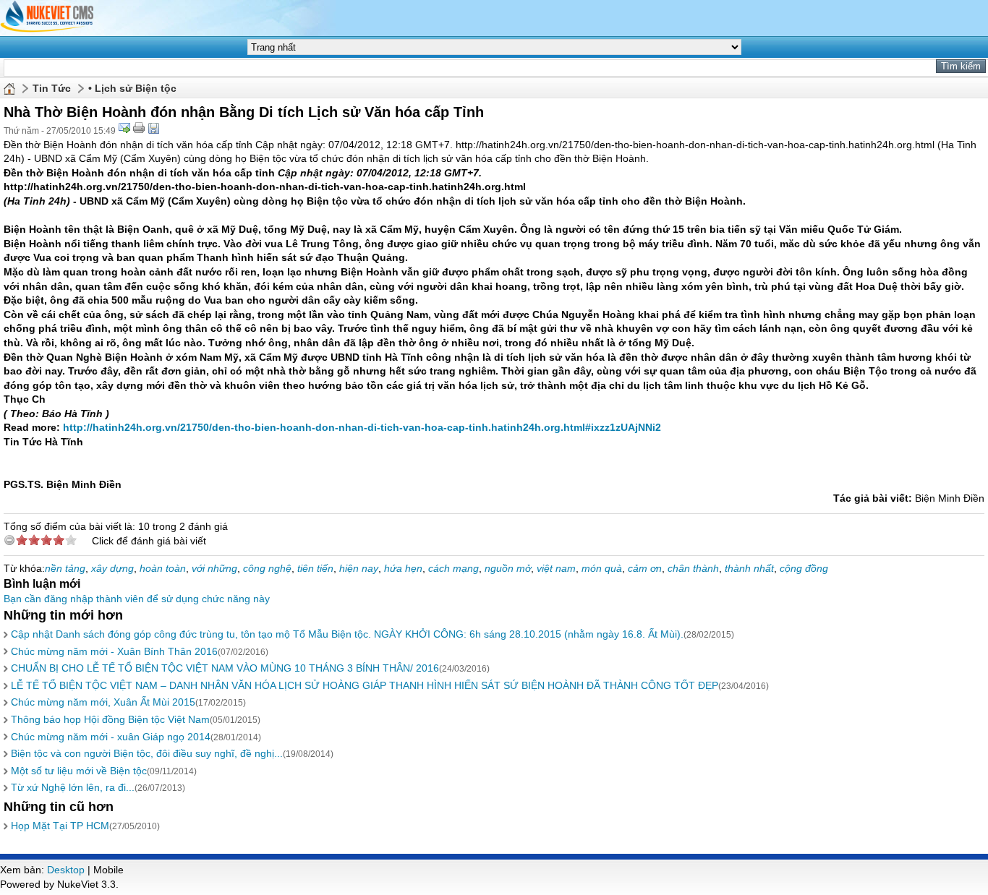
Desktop (66, 869)
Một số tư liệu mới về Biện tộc (79, 770)
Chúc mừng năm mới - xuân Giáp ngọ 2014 (110, 736)
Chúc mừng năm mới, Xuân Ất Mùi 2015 (103, 702)
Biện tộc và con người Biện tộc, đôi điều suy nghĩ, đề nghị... (147, 753)
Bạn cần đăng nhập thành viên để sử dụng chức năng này (137, 598)
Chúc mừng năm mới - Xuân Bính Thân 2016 (114, 651)
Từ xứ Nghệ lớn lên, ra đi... (73, 787)
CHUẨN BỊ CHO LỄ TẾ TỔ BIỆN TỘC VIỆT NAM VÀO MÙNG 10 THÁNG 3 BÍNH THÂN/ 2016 (225, 668)
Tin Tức (52, 88)
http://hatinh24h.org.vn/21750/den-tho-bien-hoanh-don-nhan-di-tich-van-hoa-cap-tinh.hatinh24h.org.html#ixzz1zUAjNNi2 (362, 427)
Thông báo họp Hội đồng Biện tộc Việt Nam (110, 719)
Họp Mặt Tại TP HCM (60, 825)
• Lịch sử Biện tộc (132, 88)
